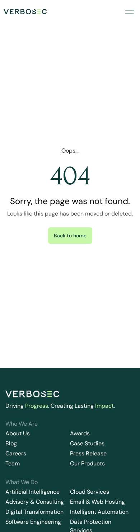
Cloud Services (89, 491)
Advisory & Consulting (34, 502)
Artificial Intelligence (32, 491)
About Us (17, 433)
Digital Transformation (34, 512)
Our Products (87, 463)
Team (12, 463)
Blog (11, 443)
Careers (15, 453)
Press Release (88, 453)
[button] (129, 12)
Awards (80, 433)
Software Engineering (33, 522)
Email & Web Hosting (97, 502)
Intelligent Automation (99, 512)
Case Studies (87, 443)
